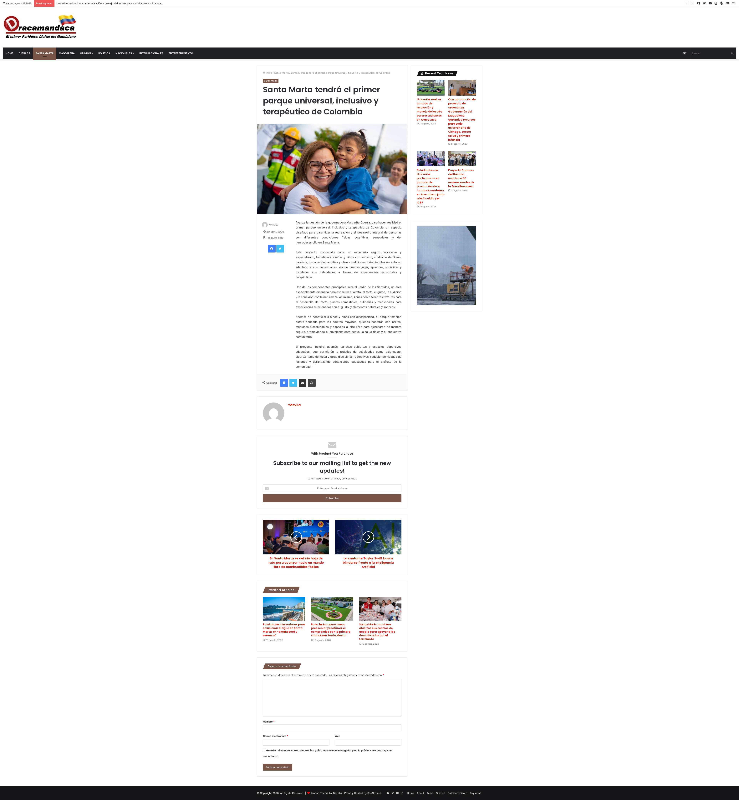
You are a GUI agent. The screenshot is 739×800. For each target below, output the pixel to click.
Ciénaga (24, 53)
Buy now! (475, 793)
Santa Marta (45, 53)
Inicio (268, 72)
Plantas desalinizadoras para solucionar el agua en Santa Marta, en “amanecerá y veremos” (284, 629)
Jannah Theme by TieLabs (326, 793)
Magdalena (67, 53)
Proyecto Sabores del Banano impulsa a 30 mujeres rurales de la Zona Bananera (461, 178)
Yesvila (273, 225)
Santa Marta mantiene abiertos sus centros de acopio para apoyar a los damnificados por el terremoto (377, 631)
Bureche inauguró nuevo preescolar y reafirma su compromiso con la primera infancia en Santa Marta (330, 629)
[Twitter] (280, 248)
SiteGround (374, 793)
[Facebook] (272, 248)
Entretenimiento (181, 53)
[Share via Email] (302, 383)
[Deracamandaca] (40, 27)
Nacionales (123, 53)
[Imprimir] (312, 383)
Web (337, 736)
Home (9, 53)
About (420, 793)
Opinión (85, 53)
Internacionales (151, 53)
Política (104, 53)
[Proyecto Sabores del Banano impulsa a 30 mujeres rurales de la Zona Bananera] (462, 159)
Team (430, 793)
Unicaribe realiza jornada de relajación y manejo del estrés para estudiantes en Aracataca (110, 3)
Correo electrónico (275, 736)
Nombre (269, 721)
